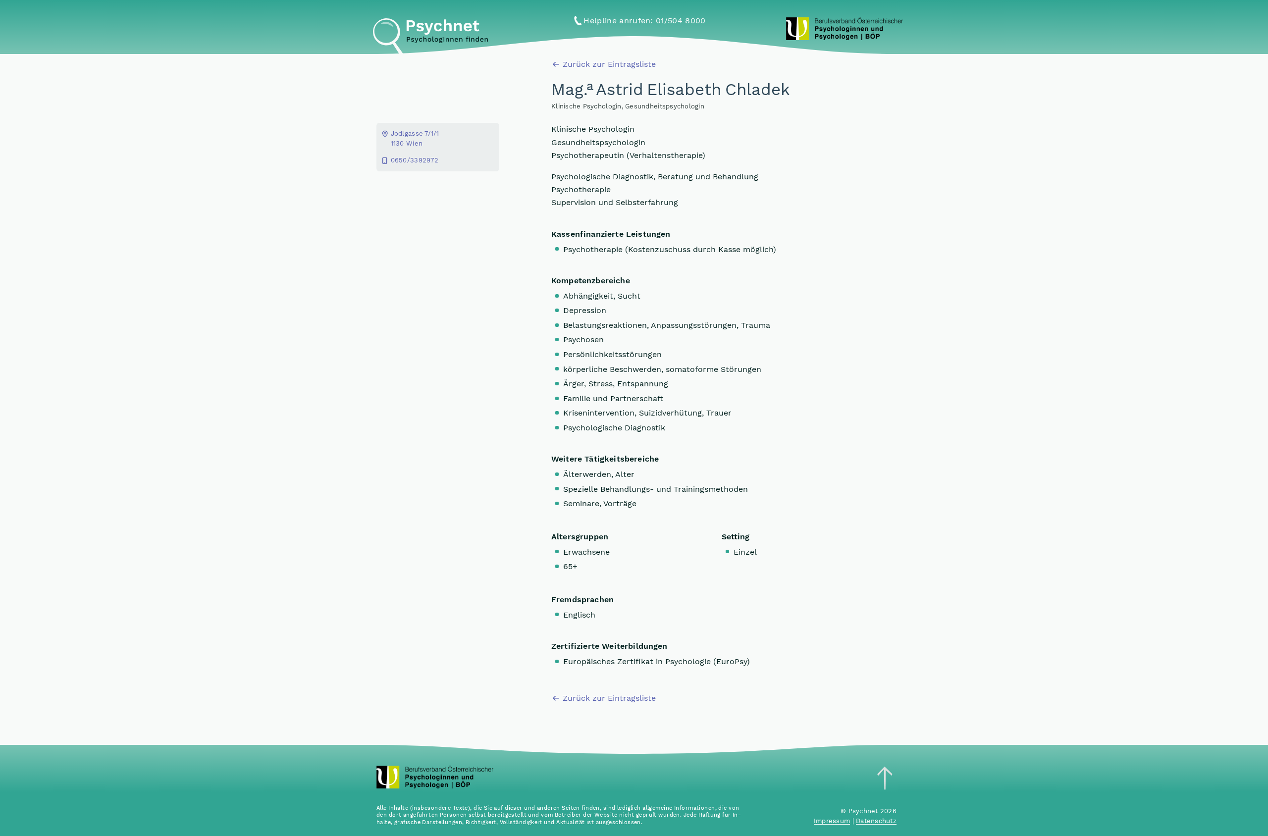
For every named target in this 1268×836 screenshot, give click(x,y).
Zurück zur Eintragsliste (609, 64)
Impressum (832, 821)
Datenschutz (876, 821)
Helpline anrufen (644, 20)
